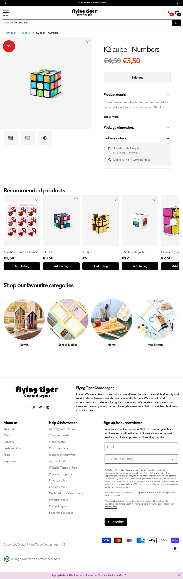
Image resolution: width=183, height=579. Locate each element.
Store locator (57, 442)
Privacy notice (58, 481)
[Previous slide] (9, 222)
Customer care (58, 448)
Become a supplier (61, 513)
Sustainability (12, 448)
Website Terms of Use (63, 468)
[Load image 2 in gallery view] (28, 138)
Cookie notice (58, 487)
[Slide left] (9, 319)
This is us (9, 429)
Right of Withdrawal (62, 455)
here (122, 575)
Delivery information (62, 429)
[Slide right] (173, 319)
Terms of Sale (57, 461)
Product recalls (58, 500)
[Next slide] (173, 222)
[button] (5, 13)
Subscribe (116, 522)
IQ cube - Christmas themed (21, 252)
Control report (58, 506)
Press (7, 455)
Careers (9, 442)
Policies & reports (60, 474)
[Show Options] (172, 459)
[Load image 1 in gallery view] (11, 138)
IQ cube (48, 252)
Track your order (60, 435)
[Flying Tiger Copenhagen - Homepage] (84, 12)
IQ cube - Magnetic (133, 252)
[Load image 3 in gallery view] (45, 138)
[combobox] (142, 459)
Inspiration (10, 461)
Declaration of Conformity (66, 493)
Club (7, 435)
